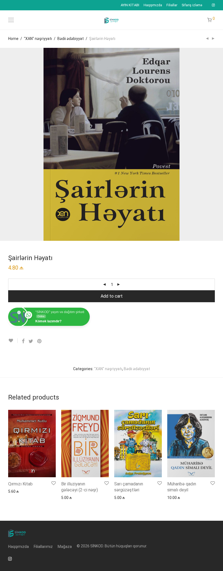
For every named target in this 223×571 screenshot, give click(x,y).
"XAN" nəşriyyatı (38, 38)
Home (13, 38)
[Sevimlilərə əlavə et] (13, 340)
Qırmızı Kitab (20, 483)
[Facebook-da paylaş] (23, 341)
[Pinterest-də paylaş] (39, 341)
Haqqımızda (153, 5)
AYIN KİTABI (130, 5)
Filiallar (171, 5)
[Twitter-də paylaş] (31, 341)
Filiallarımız (43, 546)
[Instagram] (213, 5)
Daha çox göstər (19, 491)
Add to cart (112, 296)
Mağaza (65, 546)
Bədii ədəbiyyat (70, 38)
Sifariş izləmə (192, 5)
